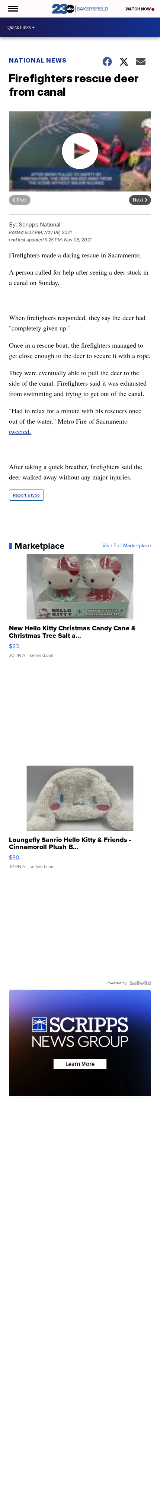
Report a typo (26, 495)
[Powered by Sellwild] (140, 983)
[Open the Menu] (12, 9)
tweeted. (20, 431)
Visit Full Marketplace (126, 545)
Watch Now (138, 9)
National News (38, 60)
